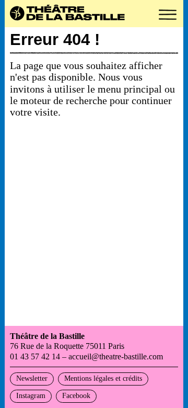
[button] (167, 14)
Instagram (30, 396)
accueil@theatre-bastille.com (115, 356)
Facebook (76, 396)
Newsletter (32, 378)
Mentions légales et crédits (103, 378)
